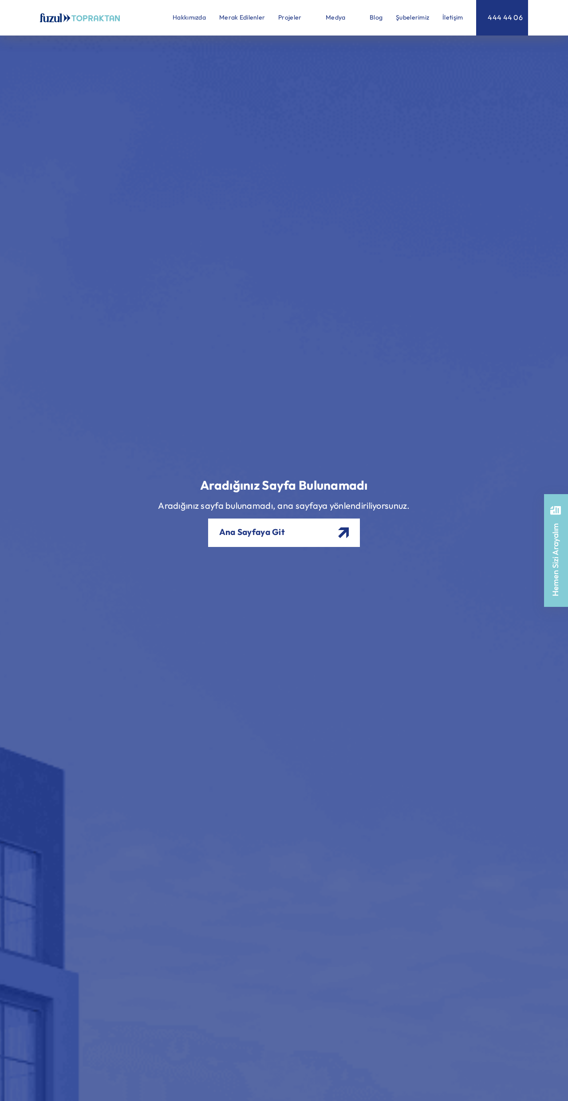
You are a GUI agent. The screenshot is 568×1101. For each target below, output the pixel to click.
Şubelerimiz (412, 18)
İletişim (452, 18)
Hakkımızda (189, 18)
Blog (376, 18)
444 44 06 (505, 17)
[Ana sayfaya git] (80, 17)
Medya (336, 18)
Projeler (290, 18)
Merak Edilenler (242, 18)
